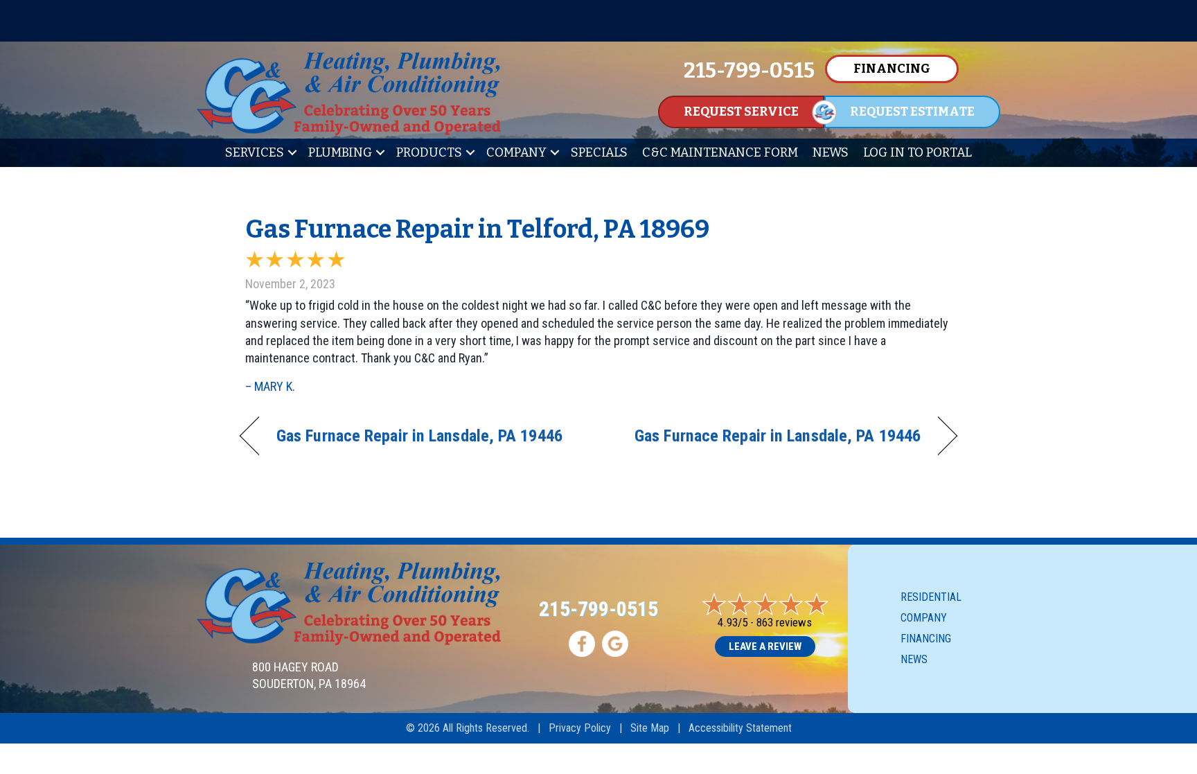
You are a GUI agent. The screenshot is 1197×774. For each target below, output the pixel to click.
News (831, 152)
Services (254, 152)
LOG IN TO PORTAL (917, 152)
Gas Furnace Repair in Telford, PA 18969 (477, 229)
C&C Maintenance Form (720, 152)
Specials (599, 152)
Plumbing (340, 152)
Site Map (649, 728)
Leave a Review (765, 646)
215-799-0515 (598, 609)
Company (516, 152)
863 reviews (784, 622)
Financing (926, 638)
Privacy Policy (580, 728)
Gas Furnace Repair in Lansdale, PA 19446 (419, 435)
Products (429, 152)
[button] (292, 153)
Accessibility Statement (740, 728)
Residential (931, 597)
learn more (998, 21)
